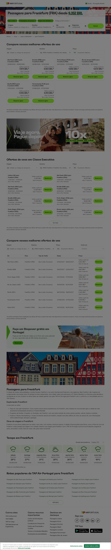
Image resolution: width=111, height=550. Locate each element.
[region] (55, 546)
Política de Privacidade (24, 548)
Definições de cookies (76, 546)
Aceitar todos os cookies (92, 546)
